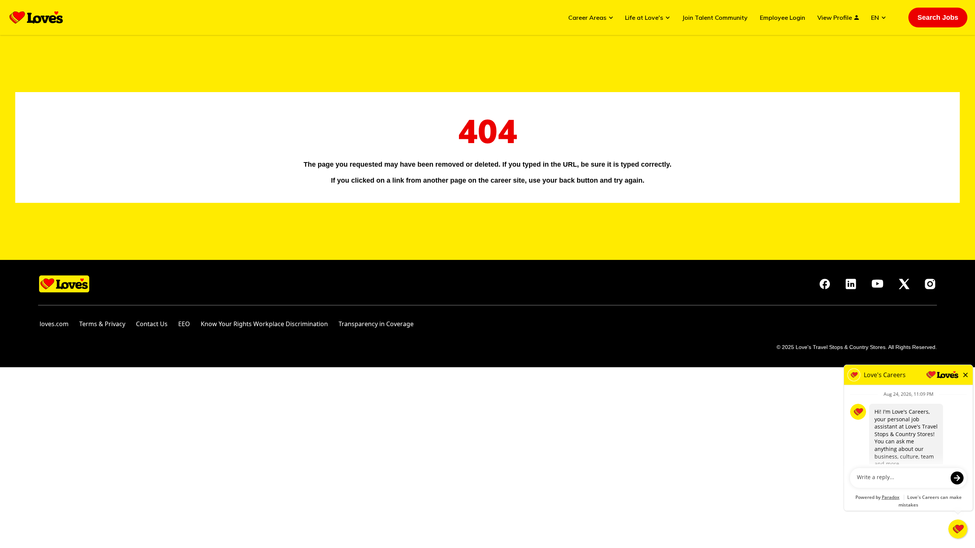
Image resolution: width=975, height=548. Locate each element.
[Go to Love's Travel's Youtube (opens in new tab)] (877, 284)
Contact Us (152, 324)
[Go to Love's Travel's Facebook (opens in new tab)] (825, 284)
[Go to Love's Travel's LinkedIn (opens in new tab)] (851, 284)
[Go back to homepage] (36, 17)
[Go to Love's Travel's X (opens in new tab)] (904, 284)
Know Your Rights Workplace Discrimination (264, 324)
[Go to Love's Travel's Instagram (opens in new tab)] (930, 284)
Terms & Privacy (102, 324)
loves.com (54, 324)
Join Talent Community (715, 17)
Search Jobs (937, 17)
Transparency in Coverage (376, 324)
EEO (184, 324)
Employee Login (782, 17)
